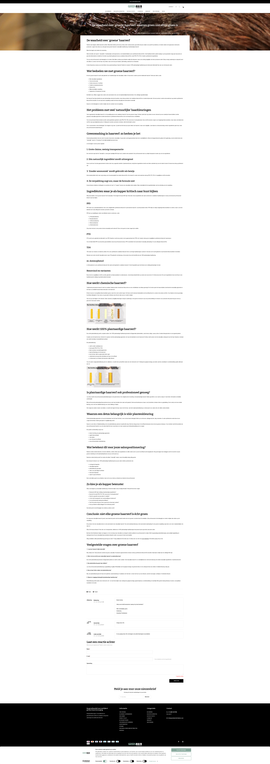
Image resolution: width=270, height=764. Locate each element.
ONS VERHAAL (156, 11)
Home (138, 33)
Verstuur (176, 680)
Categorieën (151, 708)
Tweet (96, 591)
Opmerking (89, 663)
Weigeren (181, 758)
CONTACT (171, 6)
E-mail (88, 656)
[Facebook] (178, 742)
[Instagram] (182, 742)
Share (89, 591)
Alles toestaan (181, 750)
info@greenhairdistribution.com (175, 718)
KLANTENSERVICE (123, 724)
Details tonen (152, 761)
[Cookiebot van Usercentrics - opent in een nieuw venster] (86, 761)
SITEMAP (121, 726)
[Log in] (176, 7)
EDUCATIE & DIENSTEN (119, 11)
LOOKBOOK (140, 11)
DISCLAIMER (122, 716)
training (95, 577)
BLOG (163, 11)
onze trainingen (145, 538)
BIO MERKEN (108, 11)
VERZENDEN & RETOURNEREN (126, 722)
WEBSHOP (147, 11)
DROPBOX (121, 730)
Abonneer (147, 696)
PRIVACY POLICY (123, 718)
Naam (88, 649)
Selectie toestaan (181, 754)
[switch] (118, 761)
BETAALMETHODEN (123, 720)
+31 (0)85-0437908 (172, 712)
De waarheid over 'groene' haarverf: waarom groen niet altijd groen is (160, 33)
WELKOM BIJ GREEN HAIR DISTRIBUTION (128, 728)
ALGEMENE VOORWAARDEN (125, 714)
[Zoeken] (179, 7)
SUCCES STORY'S (131, 11)
